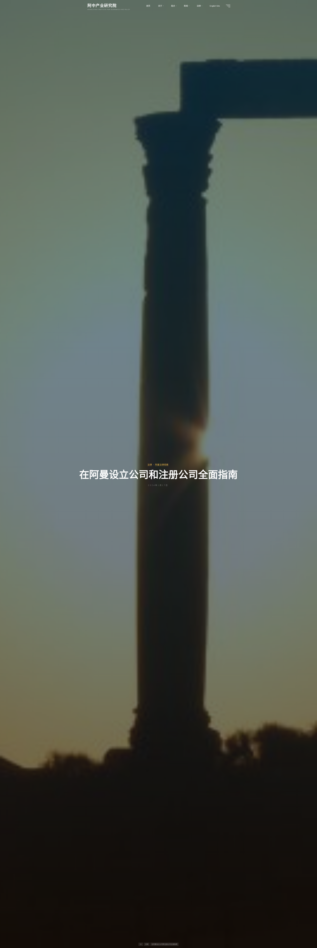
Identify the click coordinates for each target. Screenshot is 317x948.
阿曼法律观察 (161, 464)
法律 (149, 464)
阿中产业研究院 (102, 5)
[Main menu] (228, 6)
